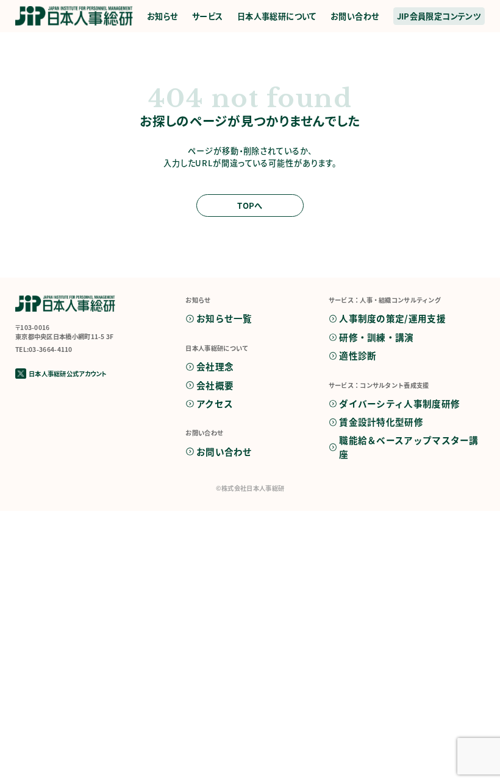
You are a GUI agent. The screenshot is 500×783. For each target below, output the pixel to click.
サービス (207, 16)
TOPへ (250, 205)
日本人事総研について (276, 16)
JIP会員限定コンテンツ (439, 16)
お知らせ (162, 16)
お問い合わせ (354, 16)
